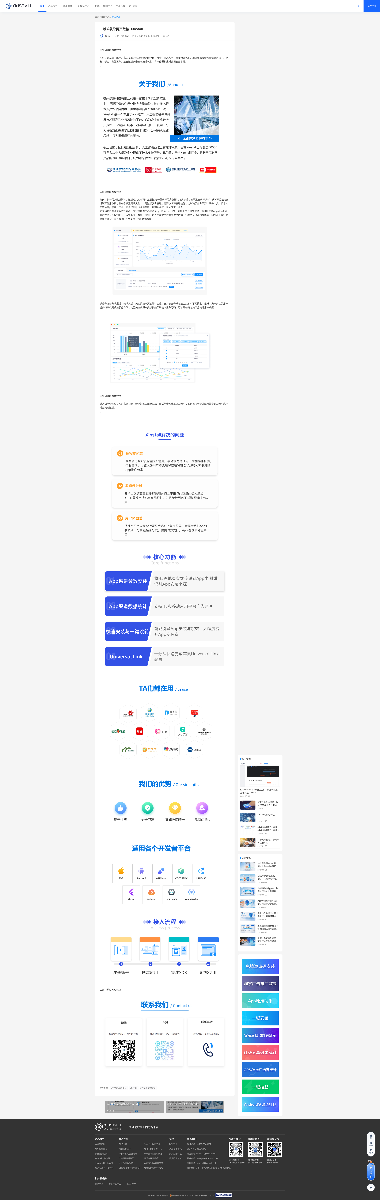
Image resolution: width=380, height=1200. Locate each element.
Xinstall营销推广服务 (153, 1167)
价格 (97, 6)
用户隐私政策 (175, 1158)
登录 (358, 6)
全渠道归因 (100, 1144)
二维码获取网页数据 (110, 395)
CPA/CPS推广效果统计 (129, 1167)
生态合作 (120, 6)
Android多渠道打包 (153, 1148)
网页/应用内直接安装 (153, 1163)
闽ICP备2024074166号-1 (158, 1195)
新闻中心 (108, 6)
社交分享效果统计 (127, 1163)
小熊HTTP (131, 1184)
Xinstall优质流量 (102, 1158)
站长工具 (99, 1184)
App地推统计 (125, 1148)
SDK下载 (173, 1144)
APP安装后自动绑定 (153, 1153)
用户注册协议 (175, 1153)
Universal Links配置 (104, 1163)
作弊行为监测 (101, 1153)
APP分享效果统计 (152, 1158)
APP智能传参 (101, 1148)
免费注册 (372, 6)
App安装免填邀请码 (128, 1153)
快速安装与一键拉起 (104, 1167)
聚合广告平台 (115, 1184)
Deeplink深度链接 (152, 1144)
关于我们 (133, 6)
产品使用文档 (175, 1148)
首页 (42, 6)
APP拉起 (123, 1144)
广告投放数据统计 (127, 1158)
